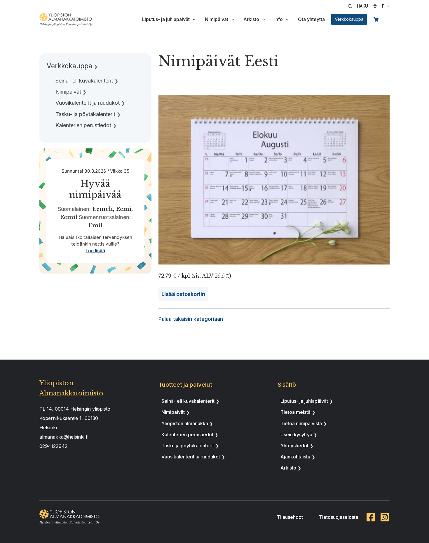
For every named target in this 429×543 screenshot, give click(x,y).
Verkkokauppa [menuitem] (69, 66)
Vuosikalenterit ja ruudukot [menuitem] (87, 103)
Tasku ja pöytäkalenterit (187, 446)
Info (278, 19)
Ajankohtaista (295, 457)
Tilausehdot (290, 517)
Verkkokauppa (349, 19)
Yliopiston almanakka (184, 423)
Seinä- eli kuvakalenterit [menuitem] (84, 81)
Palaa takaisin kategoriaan (190, 319)
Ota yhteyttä (311, 19)
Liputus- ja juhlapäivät (166, 19)
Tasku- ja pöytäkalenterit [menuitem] (85, 114)
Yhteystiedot (294, 446)
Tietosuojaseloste (338, 517)
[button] (359, 6)
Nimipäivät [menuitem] (68, 92)
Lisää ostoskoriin (183, 294)
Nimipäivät (216, 19)
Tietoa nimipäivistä (301, 423)
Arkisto (251, 19)
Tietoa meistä (295, 412)
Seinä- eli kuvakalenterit (187, 401)
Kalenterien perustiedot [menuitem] (83, 125)
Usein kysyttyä (296, 434)
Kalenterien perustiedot (187, 434)
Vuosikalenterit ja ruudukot (190, 457)
